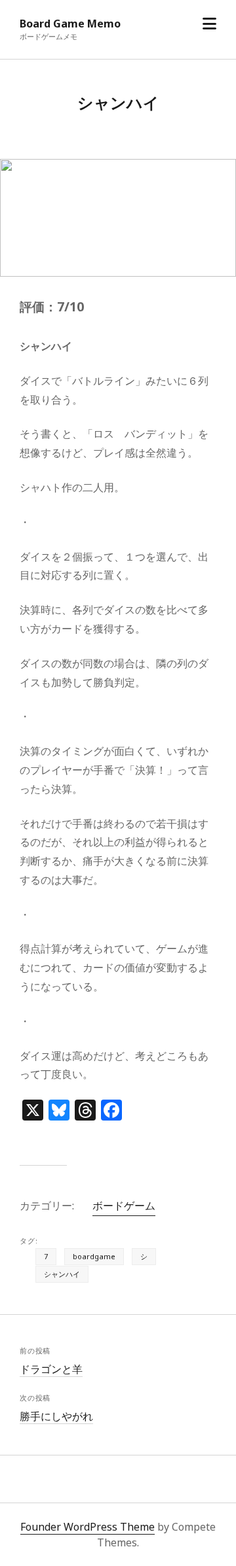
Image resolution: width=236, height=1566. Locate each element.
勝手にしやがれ (56, 1416)
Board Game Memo (70, 23)
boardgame (94, 1256)
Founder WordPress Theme (87, 1527)
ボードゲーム (123, 1205)
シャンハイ (62, 1274)
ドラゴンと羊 (51, 1369)
